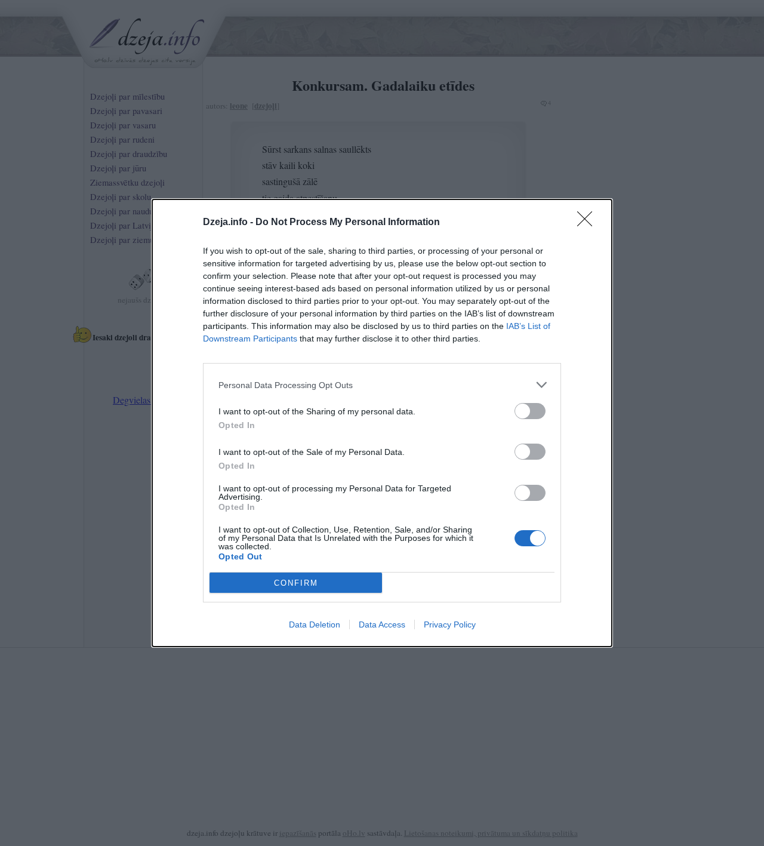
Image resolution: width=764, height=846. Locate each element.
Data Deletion (314, 624)
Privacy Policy (450, 624)
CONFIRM (296, 583)
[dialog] (382, 423)
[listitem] (382, 385)
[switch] (530, 411)
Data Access (382, 624)
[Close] (588, 222)
